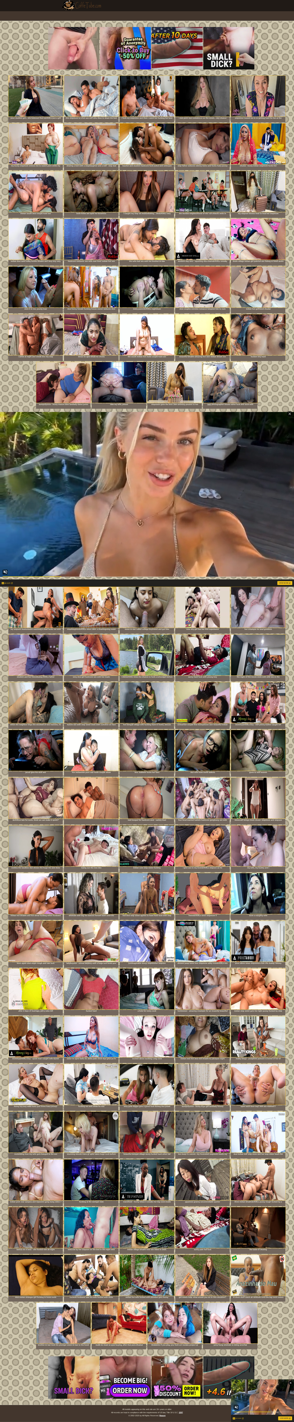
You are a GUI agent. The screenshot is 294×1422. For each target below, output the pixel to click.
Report (162, 1416)
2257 (181, 1412)
